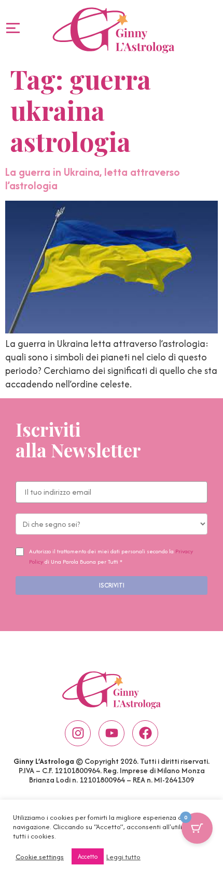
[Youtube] (111, 733)
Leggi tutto (123, 856)
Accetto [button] (87, 856)
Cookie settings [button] (40, 856)
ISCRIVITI (111, 585)
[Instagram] (78, 733)
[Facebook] (145, 733)
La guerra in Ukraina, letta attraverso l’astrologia (92, 178)
